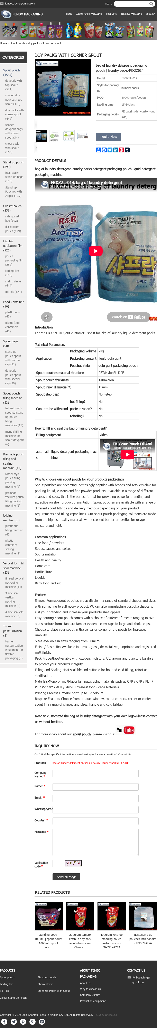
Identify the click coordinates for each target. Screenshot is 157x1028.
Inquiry (150, 14)
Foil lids (4, 990)
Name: (40, 786)
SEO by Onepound (106, 1014)
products (111, 14)
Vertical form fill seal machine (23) (13, 567)
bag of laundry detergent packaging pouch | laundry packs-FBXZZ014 (91, 762)
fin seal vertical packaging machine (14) (14, 582)
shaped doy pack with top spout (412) (13, 99)
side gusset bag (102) (12, 218)
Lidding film (6, 984)
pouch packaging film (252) (14, 260)
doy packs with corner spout (44, 43)
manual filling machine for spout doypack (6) (14, 438)
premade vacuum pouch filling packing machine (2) (14, 499)
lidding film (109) (12, 273)
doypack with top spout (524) (13, 85)
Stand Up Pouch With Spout (54, 990)
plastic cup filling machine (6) (14, 530)
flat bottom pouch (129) (13, 229)
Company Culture (90, 994)
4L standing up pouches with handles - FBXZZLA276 (142, 939)
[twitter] (14, 1023)
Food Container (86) (13, 304)
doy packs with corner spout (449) (14, 114)
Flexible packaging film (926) (12, 245)
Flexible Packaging (131, 14)
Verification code (41, 864)
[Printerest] (23, 1023)
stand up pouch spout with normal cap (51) (13, 358)
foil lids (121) (13, 291)
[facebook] (4, 1023)
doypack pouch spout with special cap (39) (13, 377)
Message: (42, 831)
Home (69, 14)
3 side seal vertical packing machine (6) (12, 599)
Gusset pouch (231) (12, 208)
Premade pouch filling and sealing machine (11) (13, 461)
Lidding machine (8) (11, 517)
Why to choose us (90, 989)
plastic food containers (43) (12, 327)
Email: (40, 797)
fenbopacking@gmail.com (20, 3)
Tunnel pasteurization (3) (12, 630)
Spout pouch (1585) (11, 72)
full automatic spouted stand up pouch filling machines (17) (14, 417)
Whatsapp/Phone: (42, 809)
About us (85, 983)
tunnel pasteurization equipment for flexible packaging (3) (14, 650)
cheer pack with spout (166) (12, 148)
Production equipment (92, 1001)
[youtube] (42, 1023)
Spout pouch (17, 43)
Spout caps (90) (10, 343)
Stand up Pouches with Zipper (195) (13, 191)
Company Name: (40, 774)
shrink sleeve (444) (13, 283)
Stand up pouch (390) (13, 164)
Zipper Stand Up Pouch (13, 997)
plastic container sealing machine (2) (12, 547)
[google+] (32, 1023)
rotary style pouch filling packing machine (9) (12, 480)
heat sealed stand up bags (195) (14, 177)
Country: (41, 820)
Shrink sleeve (45, 984)
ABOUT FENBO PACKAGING (89, 14)
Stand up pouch (47, 977)
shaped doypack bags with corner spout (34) (13, 131)
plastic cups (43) (12, 314)
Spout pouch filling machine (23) (12, 397)
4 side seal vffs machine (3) (14, 614)
